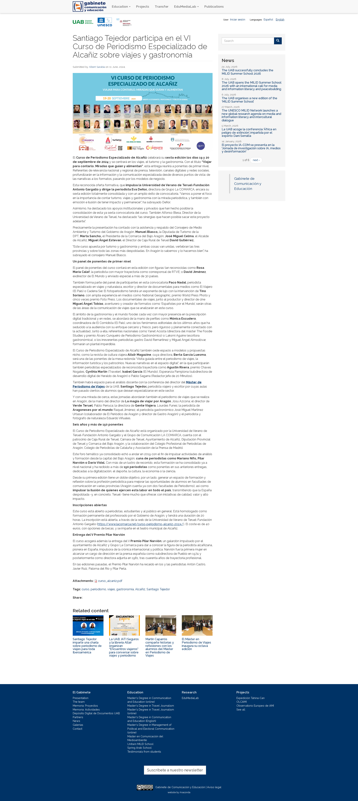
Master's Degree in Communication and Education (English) (149, 719)
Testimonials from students (144, 751)
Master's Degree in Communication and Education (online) (149, 699)
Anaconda (185, 792)
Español (268, 19)
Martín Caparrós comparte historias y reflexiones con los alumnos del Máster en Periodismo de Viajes (159, 647)
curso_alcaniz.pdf (110, 581)
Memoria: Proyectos (85, 705)
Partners (78, 717)
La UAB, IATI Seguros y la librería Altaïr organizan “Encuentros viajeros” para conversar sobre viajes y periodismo (124, 647)
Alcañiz (140, 589)
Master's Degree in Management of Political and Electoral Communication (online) (150, 728)
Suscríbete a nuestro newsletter (175, 770)
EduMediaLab (185, 6)
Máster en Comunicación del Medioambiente (145, 738)
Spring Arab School (139, 747)
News (76, 720)
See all (240, 709)
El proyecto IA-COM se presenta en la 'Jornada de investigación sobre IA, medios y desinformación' (251, 148)
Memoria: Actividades (86, 709)
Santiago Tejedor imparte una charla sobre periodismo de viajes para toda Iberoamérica (87, 645)
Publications (214, 6)
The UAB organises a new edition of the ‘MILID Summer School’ (249, 99)
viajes (111, 589)
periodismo (98, 589)
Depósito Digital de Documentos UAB (96, 713)
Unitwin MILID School (140, 744)
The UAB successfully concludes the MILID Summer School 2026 (247, 72)
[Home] (91, 6)
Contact (77, 728)
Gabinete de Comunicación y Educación (247, 183)
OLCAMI (241, 701)
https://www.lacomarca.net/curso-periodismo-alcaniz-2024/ (140, 524)
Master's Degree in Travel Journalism (150, 705)
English (280, 19)
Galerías (78, 724)
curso (85, 589)
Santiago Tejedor (158, 589)
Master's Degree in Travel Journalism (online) (150, 711)
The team (79, 701)
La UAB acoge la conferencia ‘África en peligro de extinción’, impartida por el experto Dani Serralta (249, 133)
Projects (142, 6)
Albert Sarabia (97, 66)
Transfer (162, 6)
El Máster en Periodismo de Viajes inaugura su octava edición (196, 644)
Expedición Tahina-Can (250, 698)
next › (256, 160)
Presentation (80, 698)
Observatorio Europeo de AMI (255, 705)
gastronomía (125, 589)
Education (120, 6)
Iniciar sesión (237, 19)
